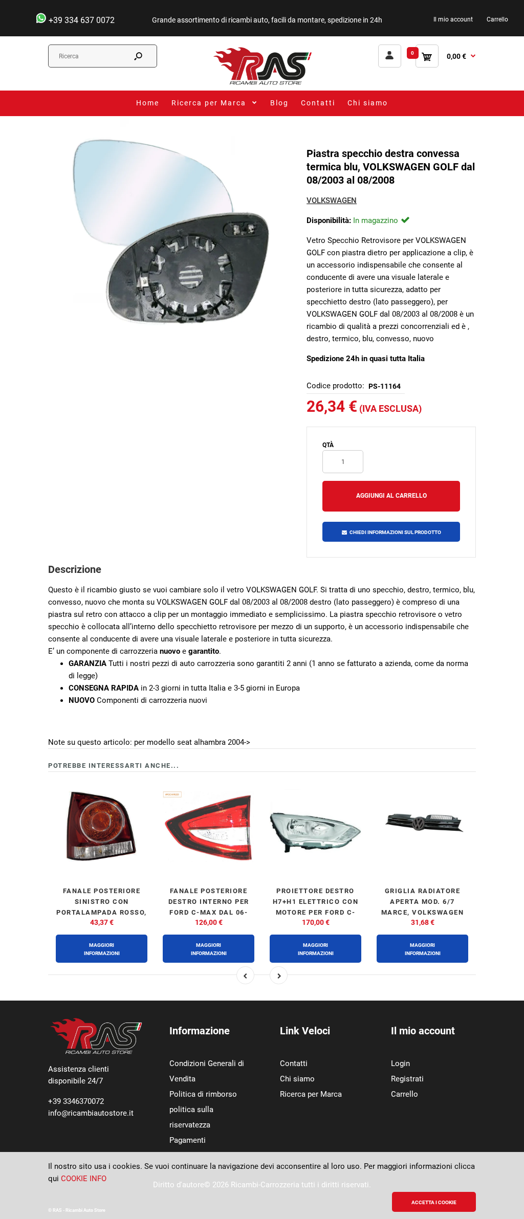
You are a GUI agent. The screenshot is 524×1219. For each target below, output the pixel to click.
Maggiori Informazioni (102, 949)
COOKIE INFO (83, 1178)
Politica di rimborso (203, 1094)
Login (400, 1063)
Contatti (294, 1063)
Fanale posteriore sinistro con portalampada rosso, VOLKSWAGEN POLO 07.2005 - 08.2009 (101, 912)
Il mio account (453, 19)
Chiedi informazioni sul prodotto (395, 532)
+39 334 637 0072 (81, 20)
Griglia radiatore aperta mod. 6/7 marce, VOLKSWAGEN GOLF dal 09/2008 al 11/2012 (422, 912)
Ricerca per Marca (311, 1094)
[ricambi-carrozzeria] (262, 84)
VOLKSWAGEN (332, 200)
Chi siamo (297, 1078)
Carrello (497, 19)
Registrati (407, 1078)
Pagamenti (187, 1140)
